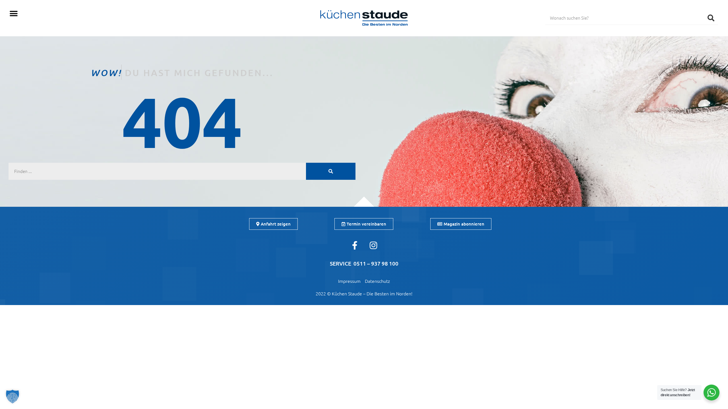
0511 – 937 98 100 (375, 263)
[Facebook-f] (354, 245)
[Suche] (711, 17)
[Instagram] (373, 245)
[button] (13, 13)
